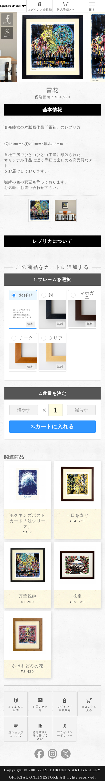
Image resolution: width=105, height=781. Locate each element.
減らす (81, 410)
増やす (23, 410)
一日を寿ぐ (77, 515)
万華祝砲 (28, 596)
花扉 (77, 596)
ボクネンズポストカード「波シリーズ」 (28, 521)
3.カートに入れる (52, 427)
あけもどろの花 (27, 666)
